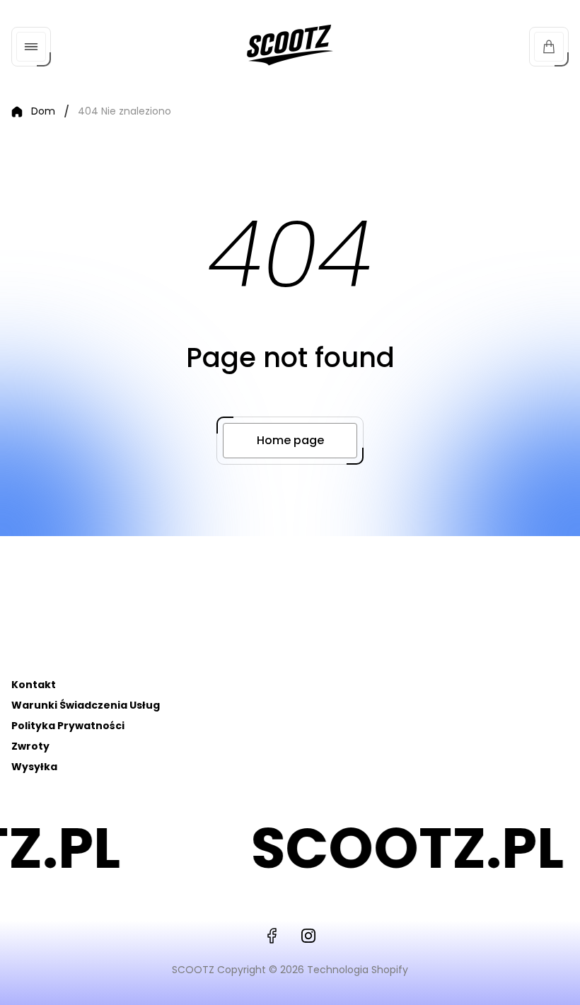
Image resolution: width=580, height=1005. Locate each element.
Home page (290, 440)
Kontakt (33, 685)
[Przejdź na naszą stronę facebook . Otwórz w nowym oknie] (271, 936)
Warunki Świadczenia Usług (85, 705)
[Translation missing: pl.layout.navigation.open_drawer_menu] (31, 46)
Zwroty (30, 746)
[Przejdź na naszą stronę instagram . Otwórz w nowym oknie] (308, 936)
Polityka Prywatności (67, 726)
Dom (43, 111)
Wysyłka (34, 767)
